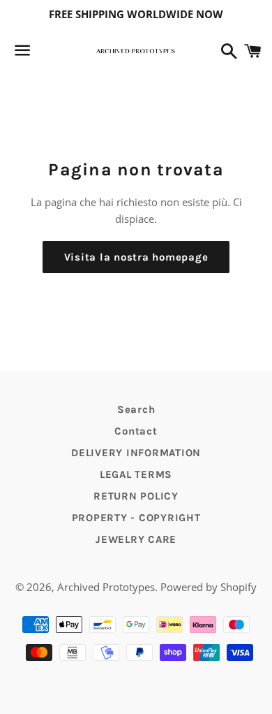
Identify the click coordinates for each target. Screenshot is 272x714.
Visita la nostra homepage (136, 257)
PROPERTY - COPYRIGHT (136, 517)
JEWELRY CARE (136, 539)
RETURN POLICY (136, 496)
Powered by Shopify (208, 587)
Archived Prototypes (106, 587)
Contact (135, 431)
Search (136, 409)
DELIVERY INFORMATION (136, 452)
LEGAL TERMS (136, 474)
